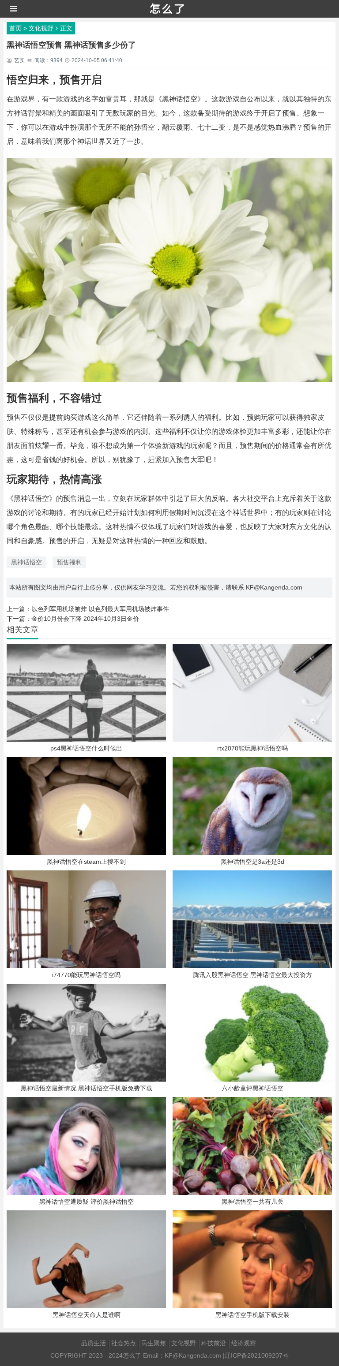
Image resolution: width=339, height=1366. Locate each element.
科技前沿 (213, 1343)
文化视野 (41, 28)
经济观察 (243, 1343)
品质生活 (93, 1343)
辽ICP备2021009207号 (257, 1355)
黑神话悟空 (26, 562)
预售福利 (69, 562)
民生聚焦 (153, 1343)
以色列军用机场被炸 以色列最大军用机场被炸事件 (100, 608)
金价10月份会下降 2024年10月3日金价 (85, 618)
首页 (15, 28)
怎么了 (132, 1355)
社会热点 (123, 1343)
